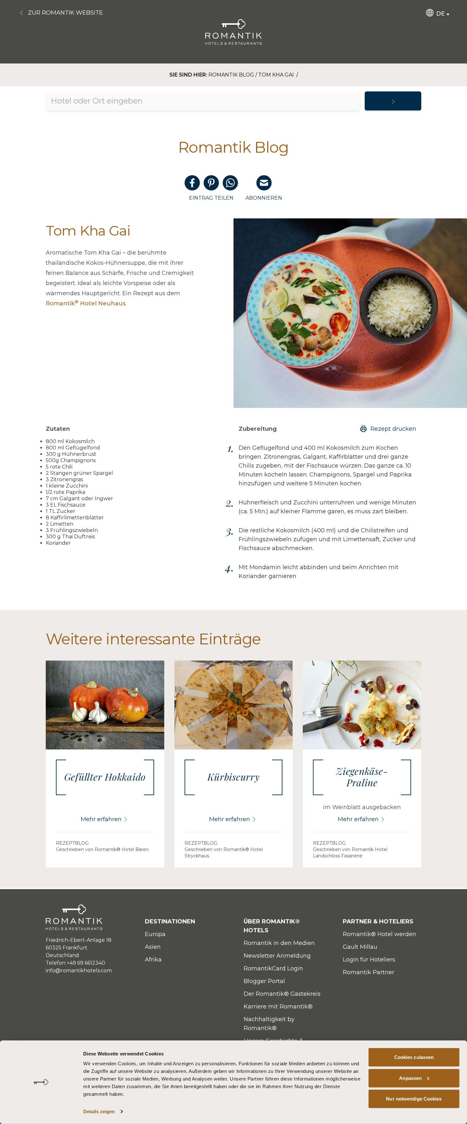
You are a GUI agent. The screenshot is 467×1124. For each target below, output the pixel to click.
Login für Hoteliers (369, 959)
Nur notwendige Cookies (414, 1098)
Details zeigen (99, 1111)
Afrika (153, 959)
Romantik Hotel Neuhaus (85, 303)
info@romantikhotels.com (79, 971)
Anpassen (410, 1078)
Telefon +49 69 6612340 (75, 963)
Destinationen (170, 921)
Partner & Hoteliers (378, 921)
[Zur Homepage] (234, 32)
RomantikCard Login (273, 968)
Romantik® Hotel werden (379, 934)
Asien (153, 946)
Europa (155, 934)
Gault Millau (360, 946)
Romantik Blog (231, 75)
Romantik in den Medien (279, 943)
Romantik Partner (368, 972)
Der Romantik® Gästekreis (282, 993)
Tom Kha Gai (276, 75)
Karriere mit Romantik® (278, 1006)
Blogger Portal (264, 981)
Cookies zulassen (414, 1057)
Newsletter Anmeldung (277, 955)
